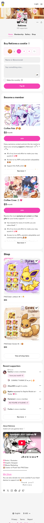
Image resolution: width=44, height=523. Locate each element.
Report (30, 519)
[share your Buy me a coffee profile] (41, 22)
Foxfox (10, 409)
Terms (22, 519)
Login (36, 4)
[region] (22, 65)
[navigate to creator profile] (22, 18)
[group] (22, 139)
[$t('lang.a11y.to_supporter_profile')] (9, 380)
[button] (41, 4)
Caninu (10, 372)
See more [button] (20, 171)
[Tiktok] (19, 491)
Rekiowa (22, 25)
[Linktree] (4, 491)
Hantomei (11, 399)
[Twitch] (23, 491)
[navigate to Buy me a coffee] (2, 4)
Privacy (14, 519)
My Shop (7, 474)
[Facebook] (16, 491)
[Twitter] (8, 491)
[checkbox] (12, 80)
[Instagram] (12, 491)
